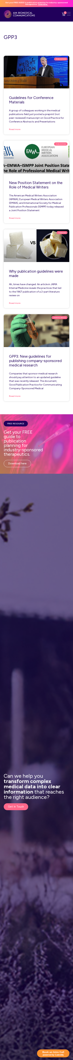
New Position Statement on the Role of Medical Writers (36, 184)
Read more (15, 129)
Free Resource (15, 423)
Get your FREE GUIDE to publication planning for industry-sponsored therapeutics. (36, 3)
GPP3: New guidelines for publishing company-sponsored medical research (35, 360)
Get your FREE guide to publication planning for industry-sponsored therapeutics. (23, 443)
